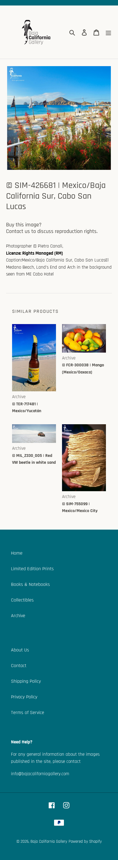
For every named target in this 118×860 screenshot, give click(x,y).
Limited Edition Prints (32, 569)
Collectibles (22, 600)
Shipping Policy (26, 681)
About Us (20, 650)
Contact (18, 665)
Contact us (18, 231)
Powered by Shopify (85, 841)
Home (17, 553)
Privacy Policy (24, 697)
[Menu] (108, 32)
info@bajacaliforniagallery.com (40, 774)
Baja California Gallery (48, 841)
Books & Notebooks (30, 584)
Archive (18, 615)
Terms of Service (27, 712)
